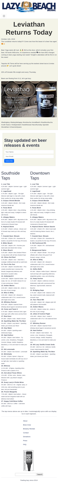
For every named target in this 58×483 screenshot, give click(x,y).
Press (25, 440)
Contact (26, 433)
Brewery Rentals (29, 429)
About (25, 421)
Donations (26, 436)
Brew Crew (27, 425)
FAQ (24, 444)
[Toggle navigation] (4, 16)
